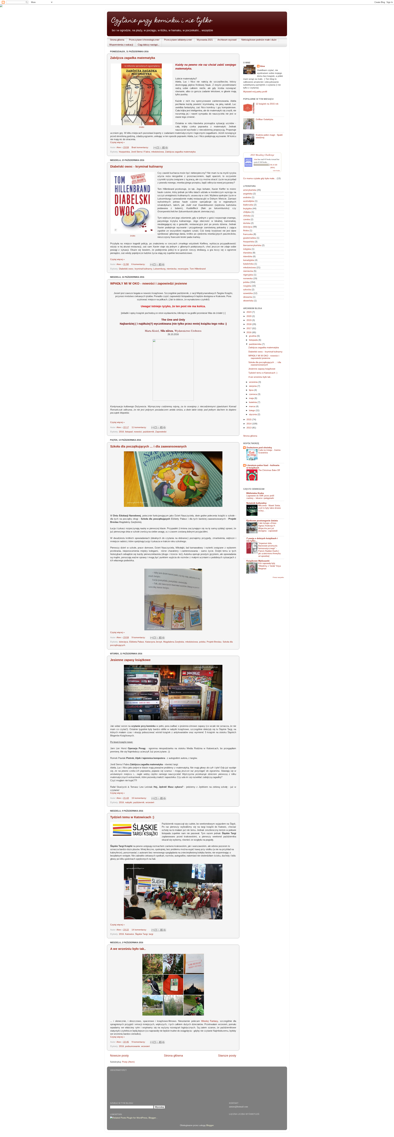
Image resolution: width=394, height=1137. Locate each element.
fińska (246, 230)
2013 (249, 428)
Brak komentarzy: (140, 147)
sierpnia (253, 386)
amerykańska (249, 190)
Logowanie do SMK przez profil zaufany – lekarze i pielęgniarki (260, 497)
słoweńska (248, 301)
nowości (138, 432)
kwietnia (253, 402)
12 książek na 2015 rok (267, 104)
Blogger (210, 1125)
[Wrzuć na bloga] (157, 147)
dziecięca (123, 642)
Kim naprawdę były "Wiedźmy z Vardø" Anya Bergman (269, 566)
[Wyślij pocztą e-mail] (154, 147)
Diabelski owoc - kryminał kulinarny (136, 166)
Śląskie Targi (141, 934)
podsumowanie (132, 1046)
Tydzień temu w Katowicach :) (132, 817)
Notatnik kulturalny (256, 503)
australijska (248, 201)
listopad (129, 432)
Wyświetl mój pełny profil (255, 91)
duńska (246, 223)
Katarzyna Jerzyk (153, 642)
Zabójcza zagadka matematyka (132, 58)
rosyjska (247, 286)
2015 (249, 419)
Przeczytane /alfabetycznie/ (178, 39)
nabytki (128, 802)
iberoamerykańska (252, 245)
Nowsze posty (119, 1055)
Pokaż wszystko (278, 577)
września (253, 382)
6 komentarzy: (138, 264)
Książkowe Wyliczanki (257, 561)
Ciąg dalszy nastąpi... (148, 44)
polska (202, 642)
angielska (247, 194)
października (255, 344)
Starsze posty (227, 1055)
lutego (252, 410)
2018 (249, 324)
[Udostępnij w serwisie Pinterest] (166, 147)
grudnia (253, 336)
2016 (121, 432)
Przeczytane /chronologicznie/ (144, 39)
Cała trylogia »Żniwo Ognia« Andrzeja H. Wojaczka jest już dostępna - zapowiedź (268, 527)
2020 (249, 316)
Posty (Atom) (128, 1062)
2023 (249, 312)
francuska (248, 234)
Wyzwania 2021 (205, 39)
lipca (251, 390)
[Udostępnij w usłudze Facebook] (163, 147)
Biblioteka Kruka (255, 493)
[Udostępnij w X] (160, 147)
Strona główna (117, 39)
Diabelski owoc (126, 269)
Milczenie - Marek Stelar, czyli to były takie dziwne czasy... (269, 508)
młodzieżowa (157, 152)
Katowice (129, 934)
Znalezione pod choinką (259, 447)
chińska (247, 216)
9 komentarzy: (139, 637)
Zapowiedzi (160, 432)
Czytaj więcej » (117, 142)
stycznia (253, 414)
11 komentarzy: (139, 427)
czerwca (253, 394)
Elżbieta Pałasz (136, 642)
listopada (253, 340)
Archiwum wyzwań (227, 39)
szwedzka (248, 293)
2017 (249, 328)
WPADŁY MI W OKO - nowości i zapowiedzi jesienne (148, 283)
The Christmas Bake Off (269, 470)
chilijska (247, 212)
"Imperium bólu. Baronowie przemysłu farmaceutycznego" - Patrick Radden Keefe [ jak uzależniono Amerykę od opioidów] (269, 549)
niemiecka (172, 269)
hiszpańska (124, 152)
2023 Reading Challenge (262, 154)
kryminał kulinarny (143, 269)
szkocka (247, 289)
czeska (246, 219)
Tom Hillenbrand (198, 269)
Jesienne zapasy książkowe (130, 660)
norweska (248, 278)
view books (276, 170)
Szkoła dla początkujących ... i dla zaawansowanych (148, 446)
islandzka (247, 256)
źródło (141, 127)
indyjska (247, 249)
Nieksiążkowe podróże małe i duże (258, 39)
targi (151, 934)
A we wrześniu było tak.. (128, 948)
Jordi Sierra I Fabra (140, 152)
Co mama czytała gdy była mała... (259, 178)
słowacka (247, 297)
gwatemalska (249, 238)
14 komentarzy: (139, 930)
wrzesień (150, 802)
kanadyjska (248, 260)
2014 (249, 424)
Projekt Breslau (214, 642)
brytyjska (247, 208)
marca (252, 406)
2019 (249, 320)
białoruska (248, 205)
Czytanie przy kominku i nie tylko (162, 21)
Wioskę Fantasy (209, 1021)
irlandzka (247, 253)
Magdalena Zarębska (173, 642)
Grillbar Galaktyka (264, 119)
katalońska (248, 264)
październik (148, 432)
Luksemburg (159, 269)
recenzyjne (183, 269)
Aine (262, 66)
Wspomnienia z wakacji (121, 44)
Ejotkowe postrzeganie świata (262, 520)
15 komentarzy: (139, 798)
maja (251, 398)
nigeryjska (248, 275)
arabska (247, 197)
